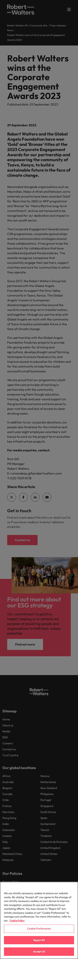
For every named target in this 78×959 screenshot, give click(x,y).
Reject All (38, 940)
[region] (39, 920)
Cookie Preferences (39, 928)
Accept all (39, 951)
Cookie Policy (17, 920)
